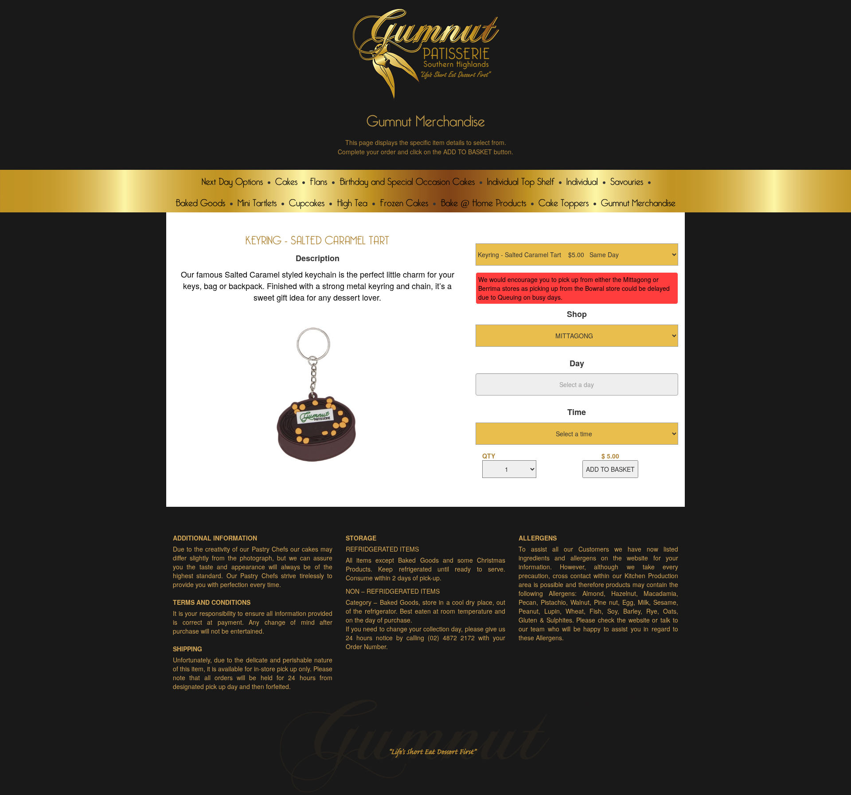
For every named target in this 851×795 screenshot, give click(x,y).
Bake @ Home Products (483, 201)
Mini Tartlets (257, 201)
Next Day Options (232, 179)
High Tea (352, 201)
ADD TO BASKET (610, 469)
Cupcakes (306, 201)
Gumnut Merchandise (638, 201)
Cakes (286, 179)
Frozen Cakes (404, 201)
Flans (318, 179)
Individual (582, 179)
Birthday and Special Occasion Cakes (407, 179)
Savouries (626, 179)
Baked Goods (200, 201)
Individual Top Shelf (520, 179)
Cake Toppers (564, 201)
